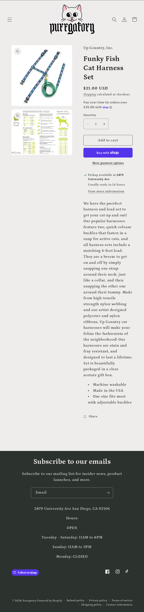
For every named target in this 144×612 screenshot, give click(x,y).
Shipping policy (91, 604)
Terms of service (122, 600)
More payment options (108, 163)
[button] (10, 19)
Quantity (89, 115)
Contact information (119, 604)
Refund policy (75, 600)
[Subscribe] (108, 492)
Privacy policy (98, 600)
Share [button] (93, 416)
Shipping (89, 94)
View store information (106, 191)
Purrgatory (29, 600)
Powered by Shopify (49, 600)
